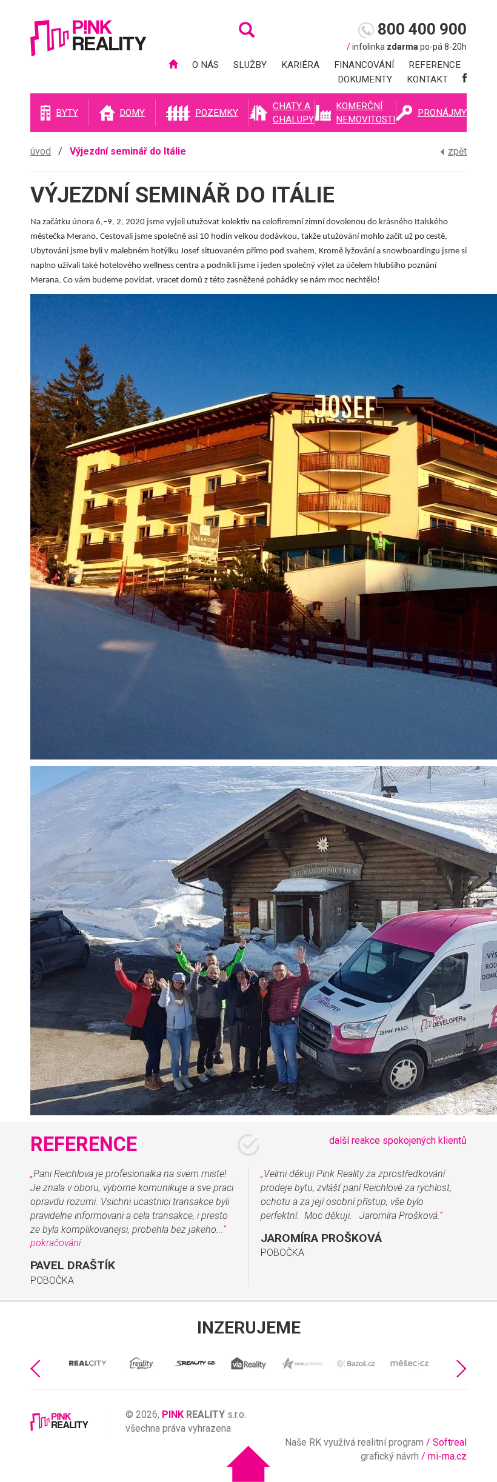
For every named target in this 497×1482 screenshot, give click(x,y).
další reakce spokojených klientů (398, 1140)
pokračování (55, 1243)
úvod (40, 151)
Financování (364, 64)
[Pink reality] (88, 43)
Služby (250, 64)
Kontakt (427, 79)
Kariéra (300, 64)
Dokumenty (365, 79)
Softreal (450, 1442)
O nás (205, 64)
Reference (435, 64)
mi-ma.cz (447, 1456)
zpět (457, 151)
